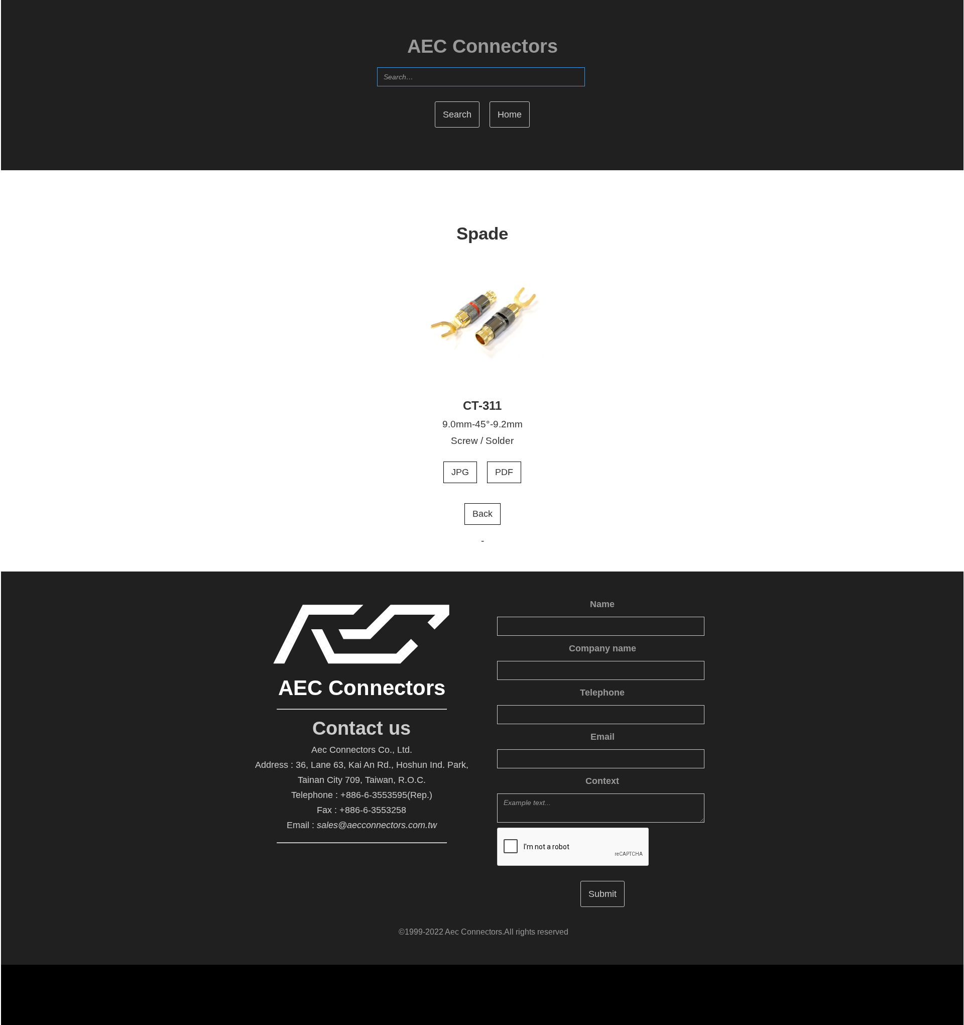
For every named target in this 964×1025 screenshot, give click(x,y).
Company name (602, 648)
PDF (504, 472)
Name (602, 604)
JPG (460, 472)
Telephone (602, 693)
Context (602, 781)
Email (602, 737)
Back (482, 514)
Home (510, 114)
